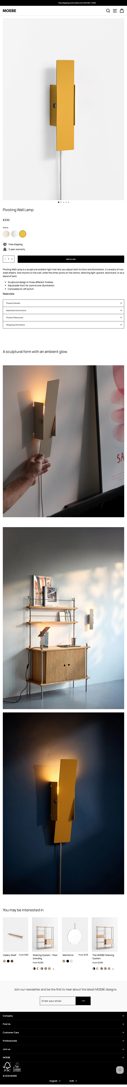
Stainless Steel (14, 234)
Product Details (13, 303)
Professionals (10, 1040)
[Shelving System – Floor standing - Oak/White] (38, 968)
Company (8, 1015)
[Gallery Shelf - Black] (8, 961)
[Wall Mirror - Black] (67, 961)
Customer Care (11, 1032)
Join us (6, 1049)
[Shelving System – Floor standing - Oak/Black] (34, 968)
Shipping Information (15, 324)
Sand (6, 234)
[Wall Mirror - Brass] (64, 961)
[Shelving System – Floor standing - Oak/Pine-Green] (45, 968)
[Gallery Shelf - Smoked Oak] (12, 961)
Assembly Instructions (16, 310)
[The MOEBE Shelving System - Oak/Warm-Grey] (109, 968)
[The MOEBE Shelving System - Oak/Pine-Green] (105, 968)
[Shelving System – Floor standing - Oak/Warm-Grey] (49, 968)
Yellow (22, 234)
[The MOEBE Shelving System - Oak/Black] (94, 968)
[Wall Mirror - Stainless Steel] (71, 961)
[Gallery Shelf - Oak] (4, 961)
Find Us (6, 1024)
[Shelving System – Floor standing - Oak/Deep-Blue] (42, 968)
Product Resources (14, 317)
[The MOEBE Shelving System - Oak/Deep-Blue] (101, 968)
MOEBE (6, 1057)
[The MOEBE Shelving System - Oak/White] (97, 968)
